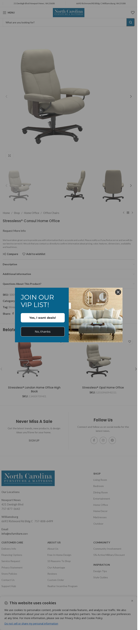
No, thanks (42, 331)
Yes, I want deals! (42, 317)
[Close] (118, 292)
